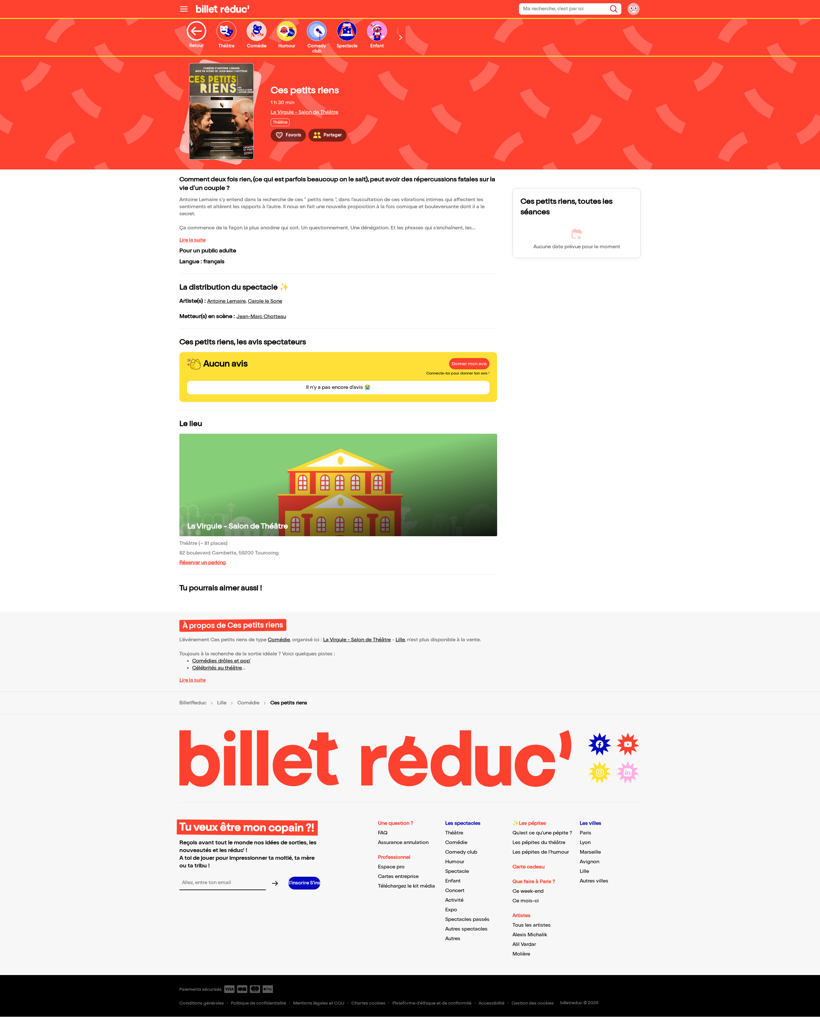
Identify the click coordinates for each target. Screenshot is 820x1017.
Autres (452, 939)
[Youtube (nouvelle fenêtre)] (628, 744)
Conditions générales (201, 1003)
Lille (400, 640)
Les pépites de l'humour (540, 852)
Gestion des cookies (533, 1003)
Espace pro (391, 867)
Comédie (279, 640)
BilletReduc (192, 703)
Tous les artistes (531, 925)
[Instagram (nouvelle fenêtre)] (599, 772)
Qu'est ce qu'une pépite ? (542, 833)
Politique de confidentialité (258, 1003)
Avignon (589, 862)
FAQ (383, 833)
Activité (454, 900)
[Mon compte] (634, 9)
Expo (451, 910)
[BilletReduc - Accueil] (222, 9)
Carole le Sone (265, 301)
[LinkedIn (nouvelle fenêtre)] (628, 772)
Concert (454, 891)
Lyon (585, 843)
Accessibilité (491, 1003)
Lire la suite (192, 240)
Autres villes (594, 881)
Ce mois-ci (525, 901)
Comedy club (461, 852)
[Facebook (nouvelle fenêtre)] (599, 744)
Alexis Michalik (529, 935)
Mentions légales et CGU (318, 1003)
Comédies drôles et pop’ (221, 661)
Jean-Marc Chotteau (261, 317)
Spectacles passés (467, 919)
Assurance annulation (403, 843)
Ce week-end (528, 891)
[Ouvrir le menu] (186, 9)
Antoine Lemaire (226, 301)
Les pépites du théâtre (538, 843)
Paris (585, 833)
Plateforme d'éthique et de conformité (432, 1003)
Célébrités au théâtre (217, 668)
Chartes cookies (368, 1003)
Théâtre (454, 833)
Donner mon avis (469, 363)
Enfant (453, 881)
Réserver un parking (202, 563)
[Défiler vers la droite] (401, 37)
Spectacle (457, 871)
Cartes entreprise (398, 876)
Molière (521, 954)
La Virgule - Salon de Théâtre (304, 112)
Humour (454, 862)
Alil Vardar (524, 944)
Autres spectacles (466, 929)
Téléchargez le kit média (406, 886)
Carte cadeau (528, 867)
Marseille (590, 852)
